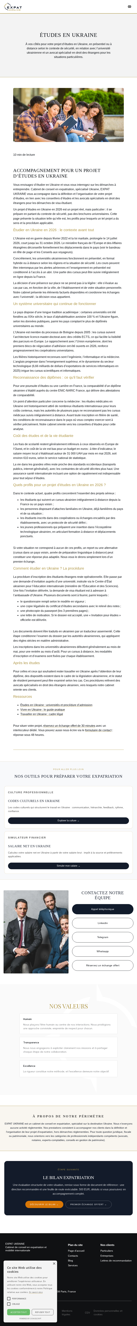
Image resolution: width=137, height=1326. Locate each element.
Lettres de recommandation (116, 1260)
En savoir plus (36, 1292)
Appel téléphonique (102, 909)
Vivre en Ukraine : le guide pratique (42, 709)
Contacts (73, 1255)
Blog (70, 1260)
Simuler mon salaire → (68, 865)
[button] (129, 7)
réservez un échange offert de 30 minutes (69, 725)
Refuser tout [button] (42, 1312)
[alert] (30, 1291)
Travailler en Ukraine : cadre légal (41, 714)
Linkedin (103, 923)
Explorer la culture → (68, 820)
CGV (87, 1312)
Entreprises (106, 1255)
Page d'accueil (76, 1250)
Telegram (102, 937)
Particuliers (106, 1250)
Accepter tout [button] (19, 1312)
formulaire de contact (98, 730)
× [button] (54, 1263)
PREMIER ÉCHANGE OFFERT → (88, 1204)
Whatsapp (103, 951)
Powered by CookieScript (30, 1318)
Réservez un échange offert (102, 965)
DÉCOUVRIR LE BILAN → (44, 1204)
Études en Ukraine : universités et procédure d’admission (56, 705)
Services (73, 1265)
